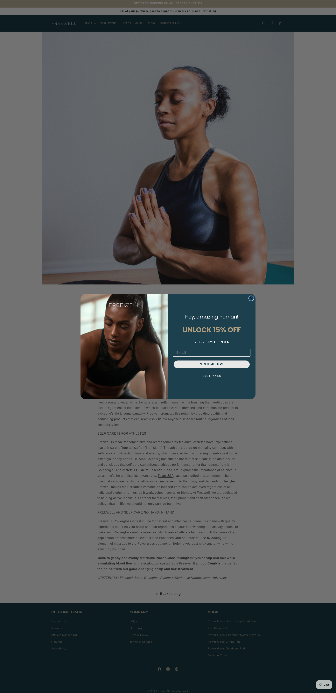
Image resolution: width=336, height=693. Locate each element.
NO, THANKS (212, 376)
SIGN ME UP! (212, 364)
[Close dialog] (251, 298)
